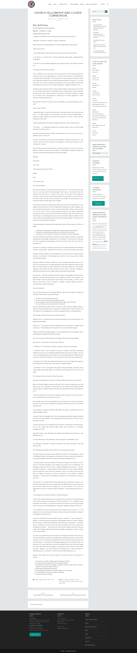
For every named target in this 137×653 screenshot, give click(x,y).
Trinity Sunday (103, 248)
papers (68, 581)
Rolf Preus (65, 18)
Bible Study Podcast (91, 4)
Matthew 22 (102, 232)
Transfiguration (94, 246)
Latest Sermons (74, 4)
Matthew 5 (105, 230)
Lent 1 (104, 228)
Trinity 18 (99, 248)
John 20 (97, 228)
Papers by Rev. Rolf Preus (46, 579)
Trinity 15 (96, 248)
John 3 (105, 227)
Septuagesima (99, 244)
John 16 (93, 228)
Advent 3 (100, 223)
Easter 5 (94, 225)
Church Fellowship (69, 579)
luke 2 (95, 230)
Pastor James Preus (99, 237)
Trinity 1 (99, 246)
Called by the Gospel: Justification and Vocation (73, 594)
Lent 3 (93, 230)
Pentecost (104, 237)
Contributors (62, 4)
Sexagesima (105, 244)
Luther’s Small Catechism (91, 619)
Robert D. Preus (100, 241)
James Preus (99, 227)
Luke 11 (98, 230)
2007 (62, 579)
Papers (82, 4)
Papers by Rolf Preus (77, 581)
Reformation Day (101, 239)
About (55, 4)
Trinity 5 (93, 248)
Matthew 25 (94, 233)
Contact (102, 4)
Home (49, 4)
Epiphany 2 (100, 225)
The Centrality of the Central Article (43, 594)
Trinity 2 (101, 246)
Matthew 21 (98, 232)
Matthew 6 (94, 232)
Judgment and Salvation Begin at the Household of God (99, 46)
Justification (100, 228)
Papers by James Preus (91, 626)
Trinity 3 (104, 246)
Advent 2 (96, 223)
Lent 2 (106, 228)
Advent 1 (93, 223)
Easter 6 (97, 225)
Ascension (103, 223)
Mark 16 (101, 230)
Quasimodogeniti (95, 239)
